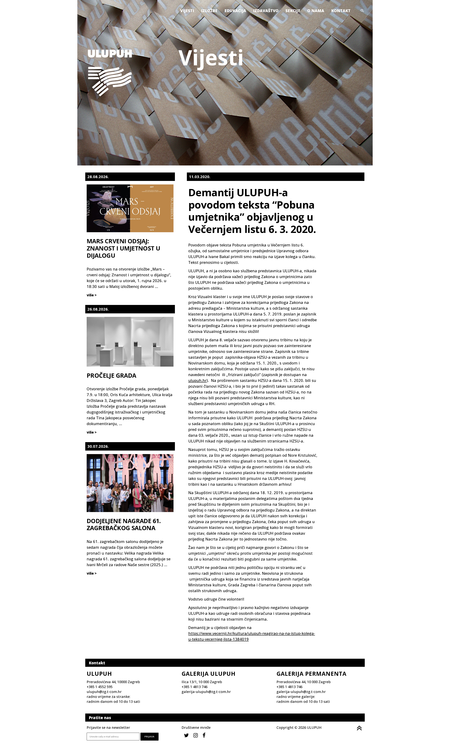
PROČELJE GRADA (111, 375)
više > (92, 295)
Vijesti (187, 10)
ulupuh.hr (197, 380)
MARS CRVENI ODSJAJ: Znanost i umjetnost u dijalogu (123, 248)
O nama (315, 10)
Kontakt (341, 10)
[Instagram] (195, 735)
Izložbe (209, 10)
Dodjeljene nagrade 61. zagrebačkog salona (124, 524)
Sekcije (292, 10)
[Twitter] (186, 735)
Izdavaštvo (265, 10)
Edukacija (235, 10)
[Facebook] (203, 735)
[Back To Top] (359, 728)
